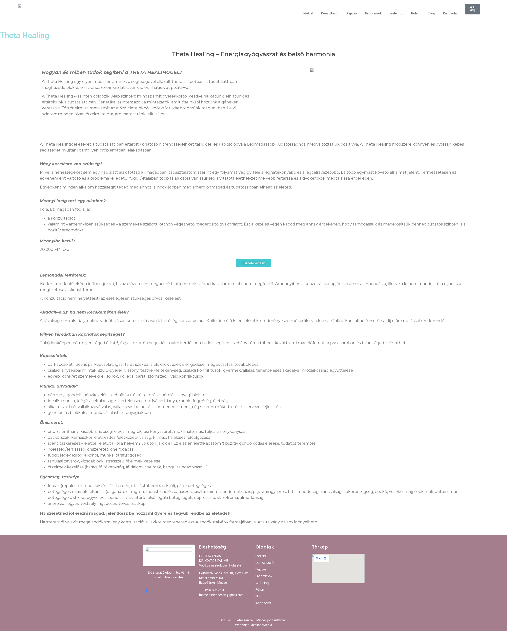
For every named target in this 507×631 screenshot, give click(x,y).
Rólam (415, 13)
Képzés (351, 13)
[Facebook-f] (147, 590)
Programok (373, 13)
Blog (431, 13)
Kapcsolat (450, 13)
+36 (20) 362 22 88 (212, 590)
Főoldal (307, 13)
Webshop (396, 13)
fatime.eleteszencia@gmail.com (221, 595)
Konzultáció (329, 13)
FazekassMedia (261, 625)
